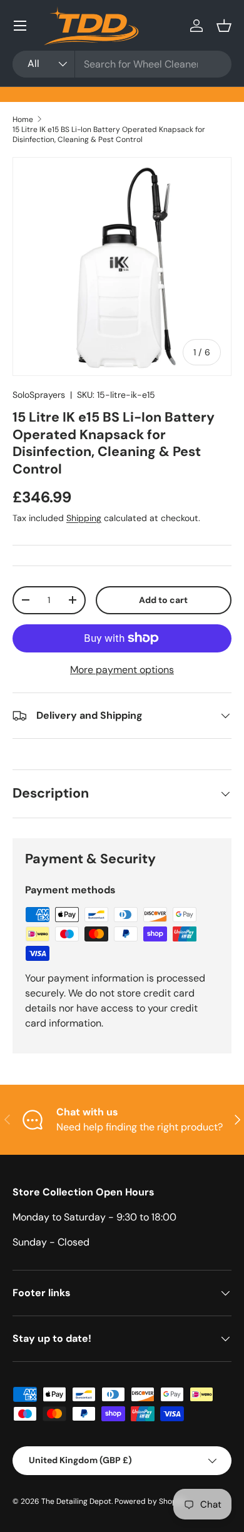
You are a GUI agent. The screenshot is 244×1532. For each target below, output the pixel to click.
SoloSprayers (39, 394)
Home (23, 119)
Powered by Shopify (150, 1501)
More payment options (122, 669)
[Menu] (20, 25)
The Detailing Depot (76, 1501)
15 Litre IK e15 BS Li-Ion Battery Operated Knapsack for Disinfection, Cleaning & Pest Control (109, 134)
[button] (224, 25)
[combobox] (122, 64)
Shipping (83, 518)
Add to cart (163, 600)
